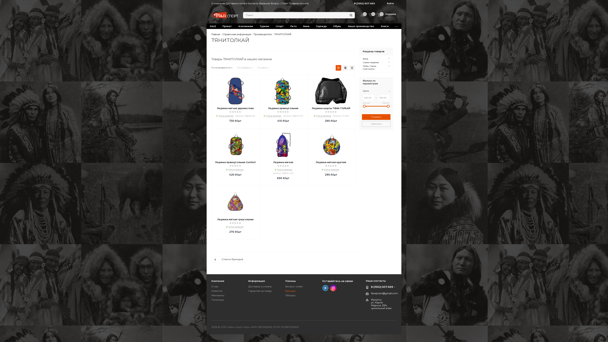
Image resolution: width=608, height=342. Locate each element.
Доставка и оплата (260, 286)
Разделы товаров (373, 51)
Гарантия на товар (260, 290)
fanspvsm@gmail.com (384, 293)
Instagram (333, 288)
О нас (214, 286)
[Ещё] (396, 26)
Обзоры (290, 295)
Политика (217, 299)
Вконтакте (325, 288)
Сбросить (376, 124)
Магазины (217, 295)
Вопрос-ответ (294, 286)
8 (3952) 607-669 (382, 286)
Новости (216, 290)
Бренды (290, 290)
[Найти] (351, 15)
